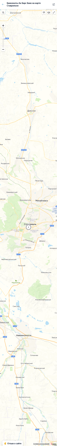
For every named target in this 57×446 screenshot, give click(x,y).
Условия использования (41, 444)
